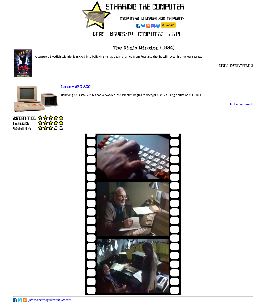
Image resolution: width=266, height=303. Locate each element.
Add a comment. (241, 104)
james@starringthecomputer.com (50, 300)
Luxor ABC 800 (75, 87)
